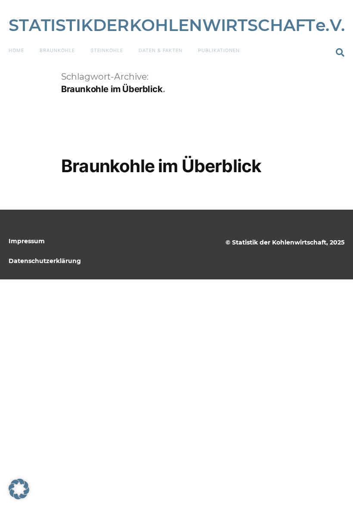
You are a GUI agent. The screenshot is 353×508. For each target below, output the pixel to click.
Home (16, 50)
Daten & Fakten (161, 50)
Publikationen (219, 50)
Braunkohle (57, 50)
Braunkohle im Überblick (161, 166)
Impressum (27, 241)
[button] (340, 52)
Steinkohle (106, 50)
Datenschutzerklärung (45, 261)
